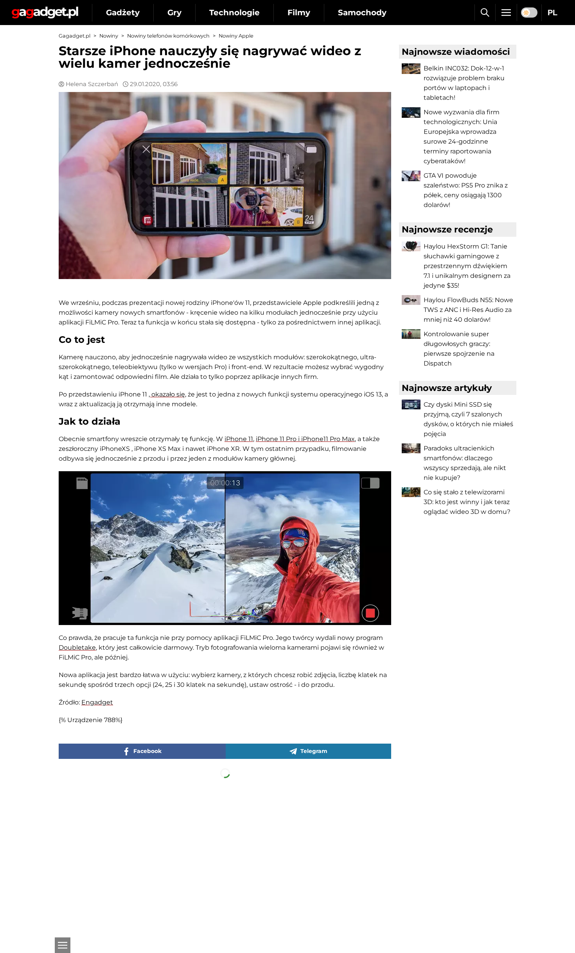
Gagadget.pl (74, 36)
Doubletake (77, 647)
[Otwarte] (62, 945)
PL (552, 12)
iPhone (312, 439)
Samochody (362, 12)
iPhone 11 (239, 439)
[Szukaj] (484, 12)
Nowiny (108, 36)
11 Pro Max (339, 439)
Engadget (97, 702)
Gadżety (123, 12)
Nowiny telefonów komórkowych (168, 36)
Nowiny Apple (236, 36)
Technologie (234, 12)
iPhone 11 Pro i (278, 439)
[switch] (529, 12)
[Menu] (506, 12)
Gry (174, 12)
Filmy (299, 12)
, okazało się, (167, 394)
